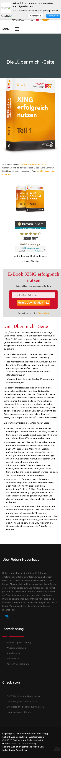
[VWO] (12, 16)
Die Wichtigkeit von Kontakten (22, 701)
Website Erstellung (16, 648)
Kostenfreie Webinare (17, 664)
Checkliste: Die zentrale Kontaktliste (25, 707)
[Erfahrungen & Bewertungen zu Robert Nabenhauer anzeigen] (30, 236)
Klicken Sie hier (30, 261)
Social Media (13, 653)
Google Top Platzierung (18, 642)
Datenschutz (43, 313)
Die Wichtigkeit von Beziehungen (23, 696)
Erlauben (53, 15)
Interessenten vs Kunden (19, 712)
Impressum (29, 743)
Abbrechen (35, 15)
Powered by (5, 16)
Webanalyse (12, 658)
